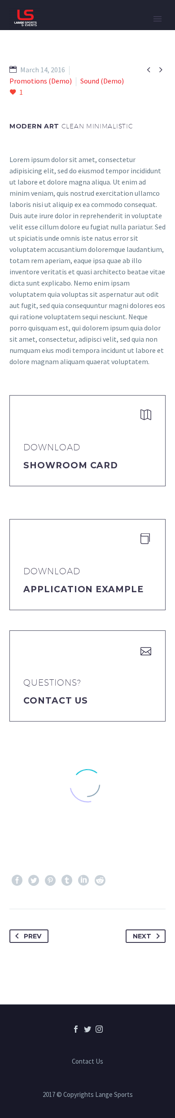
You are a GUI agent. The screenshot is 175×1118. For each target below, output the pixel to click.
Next (142, 936)
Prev (32, 936)
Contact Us (55, 700)
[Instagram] (99, 1029)
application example (83, 589)
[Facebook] (17, 880)
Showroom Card (70, 465)
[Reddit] (100, 880)
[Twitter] (33, 880)
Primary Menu (157, 19)
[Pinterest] (50, 880)
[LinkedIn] (83, 880)
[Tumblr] (66, 880)
